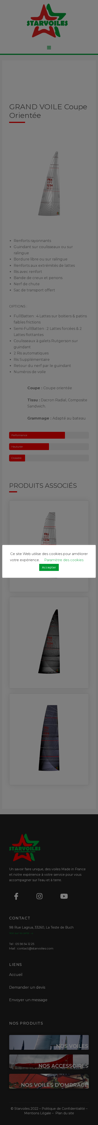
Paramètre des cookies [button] (63, 560)
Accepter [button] (49, 567)
